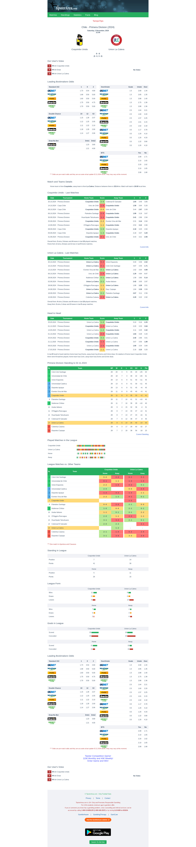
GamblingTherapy (99, 814)
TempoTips (98, 21)
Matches (53, 15)
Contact (107, 798)
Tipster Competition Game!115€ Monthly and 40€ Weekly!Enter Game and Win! (98, 758)
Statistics (77, 15)
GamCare (114, 814)
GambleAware (83, 814)
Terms (98, 798)
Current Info (144, 247)
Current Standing (142, 434)
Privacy (88, 798)
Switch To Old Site (98, 842)
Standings (65, 15)
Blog (96, 15)
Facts (87, 15)
